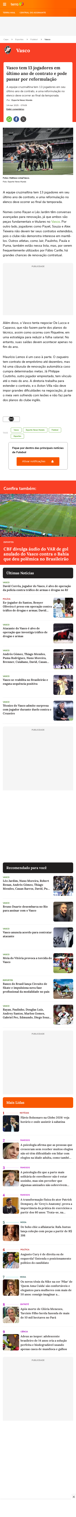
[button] (4, 4)
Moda (23, 1222)
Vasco (47, 39)
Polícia (6, 599)
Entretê (24, 1304)
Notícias (24, 1113)
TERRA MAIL (9, 12)
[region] (38, 1508)
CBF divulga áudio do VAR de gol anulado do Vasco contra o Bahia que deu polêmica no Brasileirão (36, 554)
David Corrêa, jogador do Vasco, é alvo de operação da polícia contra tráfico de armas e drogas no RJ (37, 588)
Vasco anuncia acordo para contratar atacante (27, 934)
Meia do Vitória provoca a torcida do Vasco (27, 960)
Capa (6, 39)
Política (25, 1249)
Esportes (19, 39)
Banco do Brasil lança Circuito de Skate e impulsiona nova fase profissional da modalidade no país (26, 987)
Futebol (34, 39)
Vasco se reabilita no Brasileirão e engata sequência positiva (25, 681)
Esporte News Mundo (35, 430)
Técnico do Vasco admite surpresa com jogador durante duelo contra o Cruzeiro (27, 709)
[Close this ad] (73, 1496)
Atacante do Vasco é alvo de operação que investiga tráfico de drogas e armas (25, 632)
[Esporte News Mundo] (11, 419)
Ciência (24, 1331)
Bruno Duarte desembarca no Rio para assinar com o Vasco (25, 908)
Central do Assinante (33, 12)
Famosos (25, 1140)
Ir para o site (17, 4)
